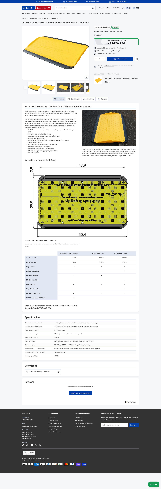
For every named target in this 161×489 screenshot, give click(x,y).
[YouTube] (32, 445)
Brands (125, 13)
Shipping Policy (53, 420)
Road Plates (71, 13)
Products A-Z (116, 13)
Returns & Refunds (55, 423)
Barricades (26, 13)
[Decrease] (95, 59)
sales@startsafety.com (29, 426)
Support (101, 8)
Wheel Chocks (105, 13)
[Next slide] (86, 87)
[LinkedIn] (40, 445)
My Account (79, 420)
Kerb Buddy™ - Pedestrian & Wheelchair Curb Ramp (121, 78)
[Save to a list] (137, 59)
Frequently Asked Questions (84, 423)
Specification (75, 99)
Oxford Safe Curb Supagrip (68, 253)
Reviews (104, 99)
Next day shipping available (45, 1)
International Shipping (55, 426)
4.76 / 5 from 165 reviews (119, 1)
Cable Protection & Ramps (55, 13)
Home (24, 18)
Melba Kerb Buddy (120, 253)
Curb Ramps (55, 18)
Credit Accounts (80, 426)
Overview (61, 99)
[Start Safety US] (37, 8)
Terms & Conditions (55, 432)
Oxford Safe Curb (98, 253)
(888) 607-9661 (27, 420)
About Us (52, 418)
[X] (36, 445)
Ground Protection (38, 13)
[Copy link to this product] (91, 23)
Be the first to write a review (80, 393)
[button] (102, 27)
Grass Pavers (81, 13)
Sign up (132, 425)
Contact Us (116, 8)
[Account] (123, 8)
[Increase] (103, 59)
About (108, 8)
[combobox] (75, 8)
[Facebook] (23, 445)
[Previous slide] (25, 87)
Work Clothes (93, 13)
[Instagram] (27, 445)
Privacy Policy (53, 429)
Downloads (90, 99)
